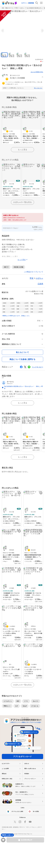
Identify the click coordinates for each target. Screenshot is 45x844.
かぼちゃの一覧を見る (22, 202)
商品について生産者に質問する (22, 359)
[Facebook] (25, 821)
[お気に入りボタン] (18, 113)
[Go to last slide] (3, 30)
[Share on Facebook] (21, 367)
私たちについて (22, 352)
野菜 (16, 8)
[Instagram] (19, 821)
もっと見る (22, 150)
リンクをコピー (37, 367)
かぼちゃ (22, 8)
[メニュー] (41, 3)
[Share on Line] (29, 367)
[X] (14, 821)
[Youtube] (30, 821)
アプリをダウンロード (22, 756)
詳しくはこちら (38, 88)
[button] (22, 77)
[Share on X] (25, 367)
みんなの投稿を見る (37, 72)
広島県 (40, 284)
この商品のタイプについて (33, 272)
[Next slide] (42, 30)
